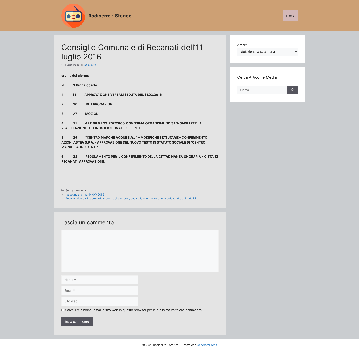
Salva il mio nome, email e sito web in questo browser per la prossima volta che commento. (133, 310)
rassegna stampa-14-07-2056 (85, 194)
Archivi (242, 45)
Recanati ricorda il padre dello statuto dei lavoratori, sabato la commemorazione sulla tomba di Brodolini (131, 198)
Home (290, 15)
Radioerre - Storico (109, 16)
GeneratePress (207, 345)
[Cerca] (292, 90)
